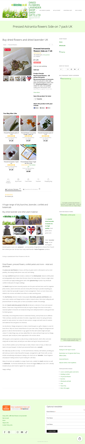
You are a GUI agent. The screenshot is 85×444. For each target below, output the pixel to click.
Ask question (46, 55)
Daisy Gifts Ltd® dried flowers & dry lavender (14, 416)
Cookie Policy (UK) (7, 425)
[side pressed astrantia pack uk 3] (23, 78)
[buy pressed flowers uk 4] (29, 78)
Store (4, 45)
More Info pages (64, 388)
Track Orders (28, 181)
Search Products (8, 181)
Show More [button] (37, 92)
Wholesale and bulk (65, 381)
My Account (56, 10)
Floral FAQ (63, 386)
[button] (39, 99)
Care (61, 383)
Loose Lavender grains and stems (69, 372)
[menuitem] (50, 45)
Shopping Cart (68, 10)
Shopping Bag (48, 181)
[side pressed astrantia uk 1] (11, 78)
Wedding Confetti (65, 374)
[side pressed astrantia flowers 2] (17, 78)
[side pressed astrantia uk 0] (5, 78)
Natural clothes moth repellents (67, 362)
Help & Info (78, 10)
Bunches (62, 379)
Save (8, 49)
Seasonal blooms (63, 359)
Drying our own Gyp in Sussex (67, 349)
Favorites (38, 181)
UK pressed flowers (65, 376)
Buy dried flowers (45, 10)
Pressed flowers (12, 45)
